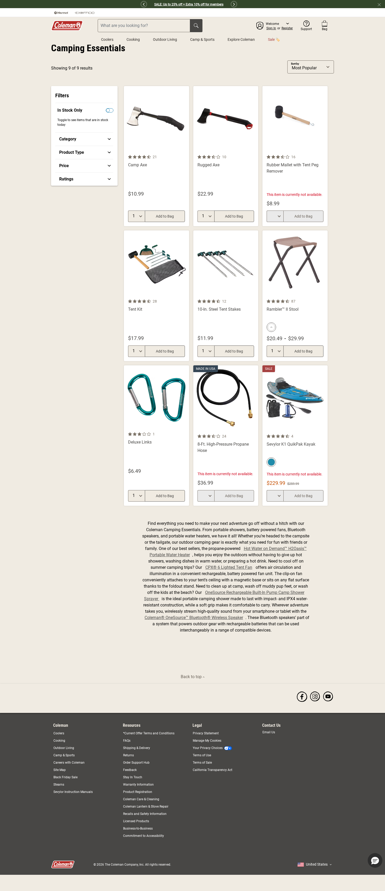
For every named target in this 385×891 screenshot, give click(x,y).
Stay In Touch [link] (132, 777)
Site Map (59, 770)
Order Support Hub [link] (136, 762)
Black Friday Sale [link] (65, 777)
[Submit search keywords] (196, 25)
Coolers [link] (58, 733)
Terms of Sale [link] (202, 762)
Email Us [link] (268, 732)
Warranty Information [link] (138, 784)
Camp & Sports (202, 39)
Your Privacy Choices (208, 748)
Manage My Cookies (207, 740)
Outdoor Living (165, 39)
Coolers (107, 39)
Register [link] (287, 28)
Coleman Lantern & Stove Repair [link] (145, 806)
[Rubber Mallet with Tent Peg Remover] (295, 156)
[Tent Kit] (156, 295)
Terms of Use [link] (202, 755)
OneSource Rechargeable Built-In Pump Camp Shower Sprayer (224, 595)
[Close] (381, 4)
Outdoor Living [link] (63, 748)
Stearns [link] (58, 784)
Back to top (192, 676)
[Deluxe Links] (156, 435)
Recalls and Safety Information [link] (145, 814)
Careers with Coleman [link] (69, 762)
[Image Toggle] (184, 150)
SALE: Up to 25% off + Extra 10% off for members (188, 4)
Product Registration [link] (137, 792)
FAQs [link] (126, 740)
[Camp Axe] (156, 156)
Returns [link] (128, 755)
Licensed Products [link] (136, 821)
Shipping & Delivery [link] (136, 748)
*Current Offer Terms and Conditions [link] (148, 733)
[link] (85, 139)
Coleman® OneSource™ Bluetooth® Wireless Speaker (194, 617)
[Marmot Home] (61, 12)
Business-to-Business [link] (138, 828)
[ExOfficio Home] (85, 12)
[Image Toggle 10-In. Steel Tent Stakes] (253, 295)
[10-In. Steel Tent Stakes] (225, 295)
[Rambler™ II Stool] (295, 295)
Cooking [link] (59, 740)
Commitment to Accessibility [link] (143, 836)
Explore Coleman (241, 39)
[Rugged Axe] (225, 156)
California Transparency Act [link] (212, 770)
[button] (96, 4)
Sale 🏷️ (274, 39)
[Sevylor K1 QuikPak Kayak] (295, 435)
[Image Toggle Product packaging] (184, 295)
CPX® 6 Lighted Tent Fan (228, 567)
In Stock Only (69, 110)
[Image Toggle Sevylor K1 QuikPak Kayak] (323, 430)
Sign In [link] (271, 28)
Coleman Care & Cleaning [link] (141, 799)
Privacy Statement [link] (206, 733)
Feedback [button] (130, 770)
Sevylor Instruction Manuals (73, 792)
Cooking (133, 39)
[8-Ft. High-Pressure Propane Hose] (225, 435)
